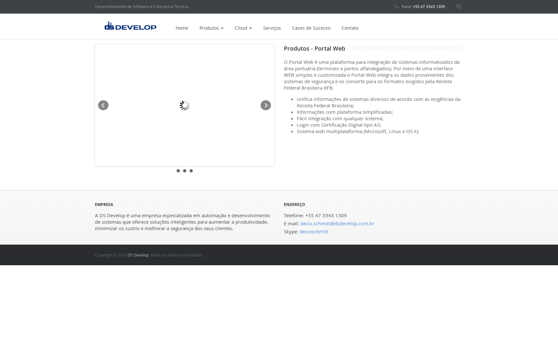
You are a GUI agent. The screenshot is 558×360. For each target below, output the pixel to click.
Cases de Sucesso (311, 28)
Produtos (210, 28)
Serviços (272, 28)
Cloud (242, 28)
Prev (103, 105)
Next (266, 105)
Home (182, 28)
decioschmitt (314, 231)
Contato (350, 28)
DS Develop (138, 255)
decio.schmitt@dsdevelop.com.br (337, 223)
